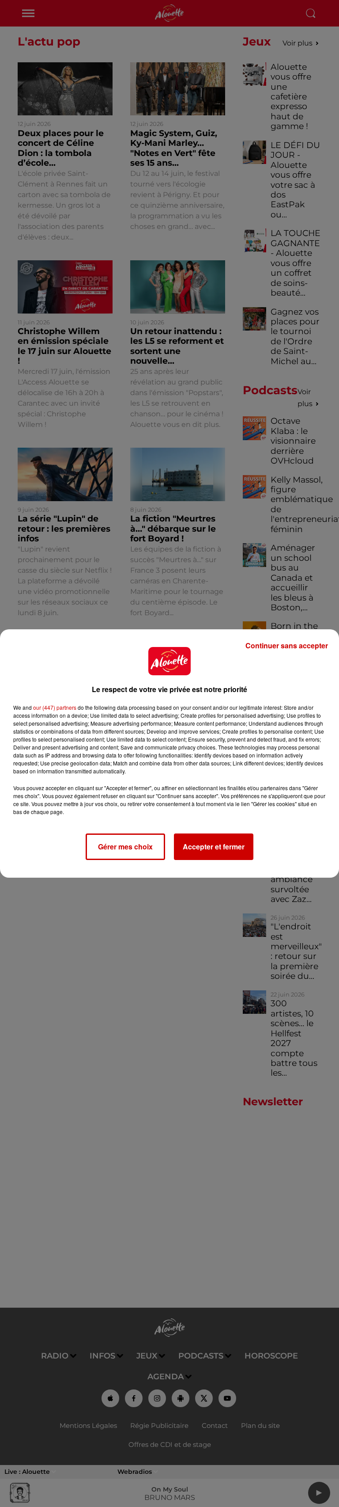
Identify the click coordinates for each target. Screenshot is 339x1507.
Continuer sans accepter (286, 645)
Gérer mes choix (125, 846)
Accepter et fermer (214, 846)
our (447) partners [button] (54, 707)
